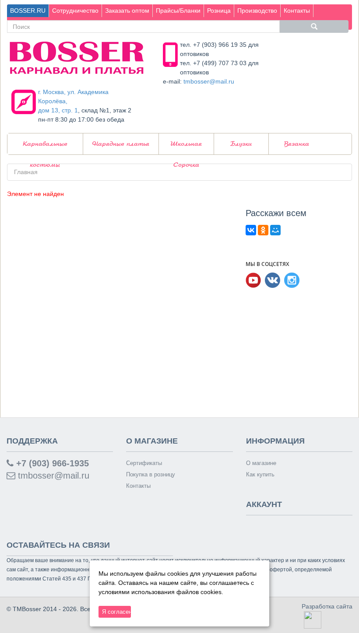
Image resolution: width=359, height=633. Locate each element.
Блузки (241, 144)
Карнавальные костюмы (45, 147)
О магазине (261, 463)
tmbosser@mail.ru (208, 81)
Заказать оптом (127, 10)
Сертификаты (144, 463)
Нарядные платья (120, 144)
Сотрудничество (75, 10)
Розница (219, 10)
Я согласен (116, 612)
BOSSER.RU (28, 10)
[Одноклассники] (263, 230)
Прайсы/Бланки (178, 10)
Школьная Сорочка (186, 147)
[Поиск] (314, 26)
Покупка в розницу (150, 474)
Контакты (297, 10)
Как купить (260, 474)
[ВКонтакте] (251, 230)
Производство (257, 10)
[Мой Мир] (275, 230)
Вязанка (296, 144)
